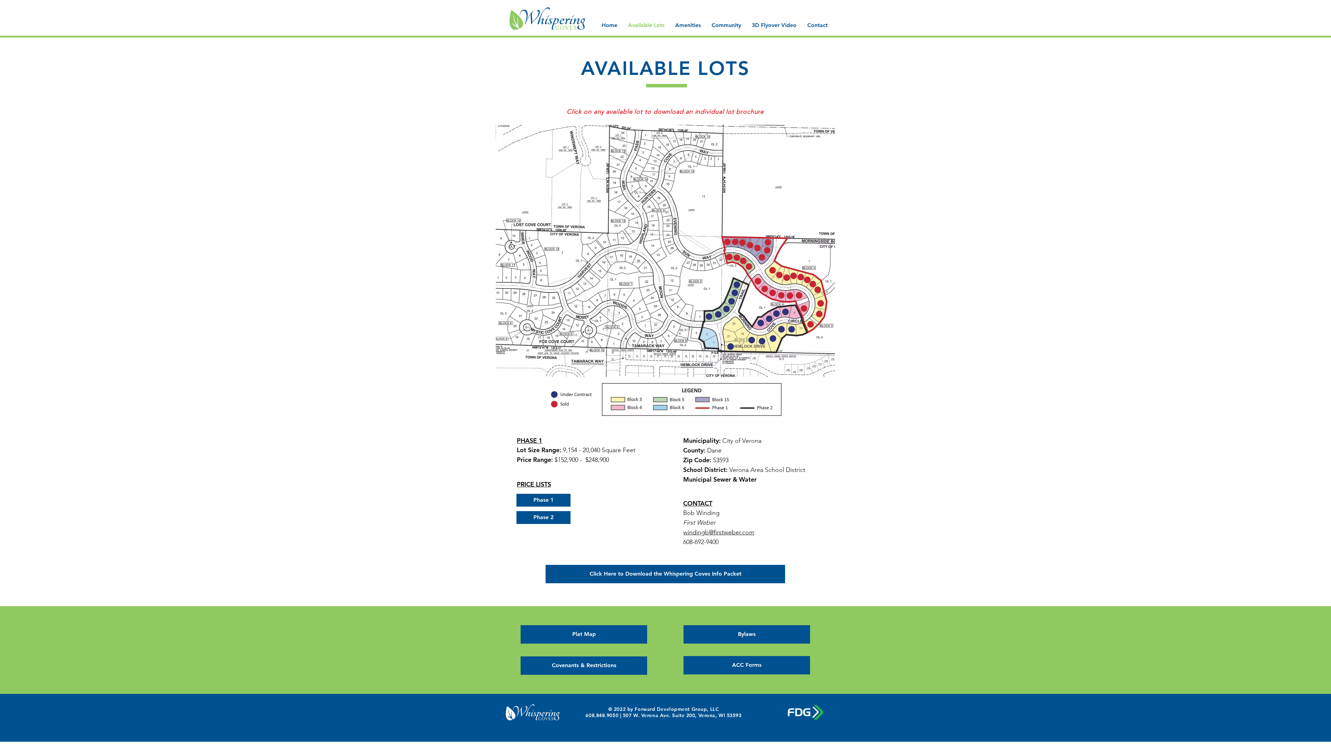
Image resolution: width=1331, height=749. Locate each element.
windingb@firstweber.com (718, 532)
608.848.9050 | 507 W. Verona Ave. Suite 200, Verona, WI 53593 (663, 715)
